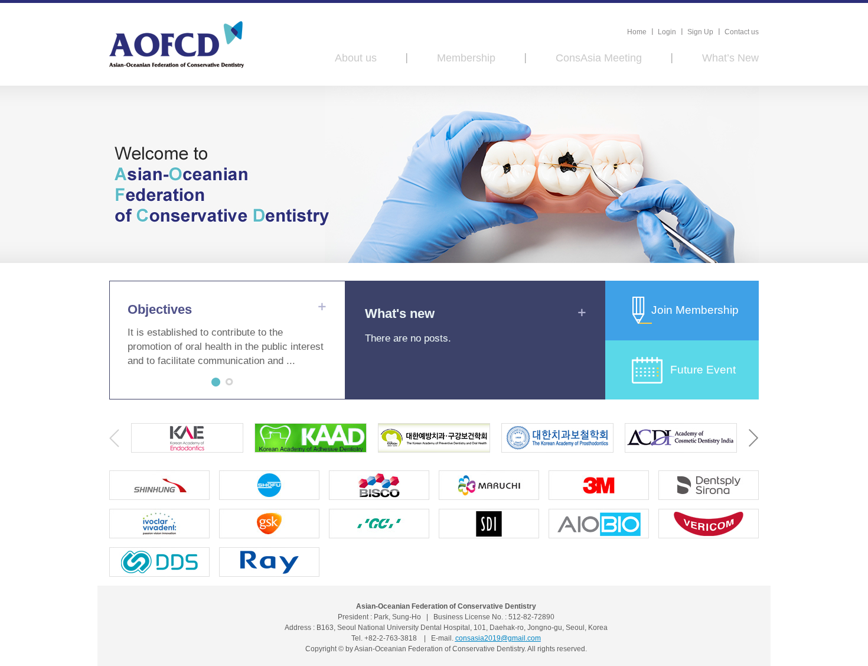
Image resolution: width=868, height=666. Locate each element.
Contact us (742, 32)
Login (667, 32)
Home (637, 32)
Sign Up (700, 32)
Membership (466, 58)
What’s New (730, 58)
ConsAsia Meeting (599, 58)
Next (754, 438)
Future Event (703, 369)
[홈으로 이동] (176, 44)
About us (356, 58)
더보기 (322, 306)
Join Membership (695, 310)
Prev (114, 438)
